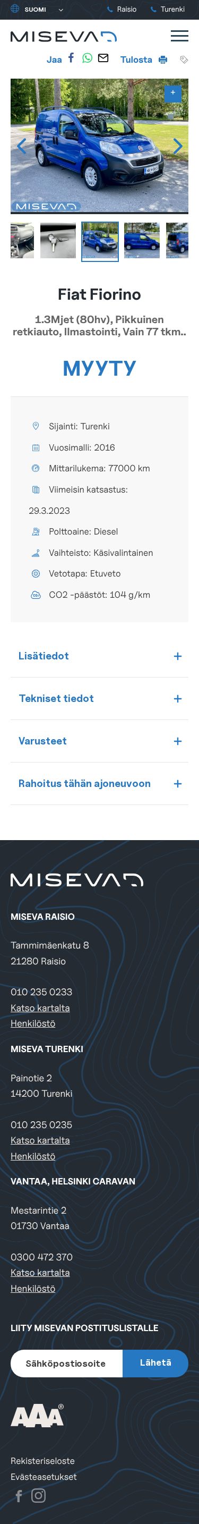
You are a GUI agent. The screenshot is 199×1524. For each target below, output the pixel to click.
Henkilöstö (33, 1023)
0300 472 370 (42, 1257)
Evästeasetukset (44, 1477)
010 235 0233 (41, 992)
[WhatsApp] (87, 58)
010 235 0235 (41, 1125)
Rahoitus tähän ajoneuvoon (85, 783)
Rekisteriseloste (43, 1461)
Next (178, 146)
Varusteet (43, 741)
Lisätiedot (44, 656)
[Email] (103, 58)
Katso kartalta (40, 1008)
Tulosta (137, 59)
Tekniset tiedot (56, 698)
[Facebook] (71, 58)
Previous (21, 146)
